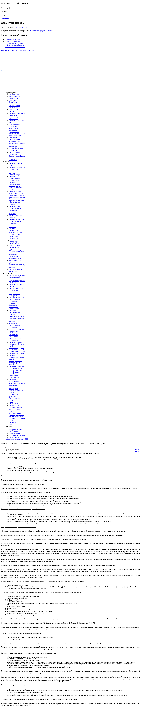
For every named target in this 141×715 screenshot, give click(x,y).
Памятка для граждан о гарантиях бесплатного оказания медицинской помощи (17, 319)
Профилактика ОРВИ (16, 353)
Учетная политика (15, 158)
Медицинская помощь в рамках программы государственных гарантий (17, 201)
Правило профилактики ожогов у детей (17, 357)
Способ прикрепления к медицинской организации (17, 277)
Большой (49, 31)
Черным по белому (12, 39)
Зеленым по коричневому (15, 47)
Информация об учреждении (14, 97)
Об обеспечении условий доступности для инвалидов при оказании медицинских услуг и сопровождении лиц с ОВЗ (17, 418)
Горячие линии (14, 433)
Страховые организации (13, 306)
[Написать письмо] (8, 55)
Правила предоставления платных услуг (14, 184)
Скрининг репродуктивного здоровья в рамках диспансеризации (15, 231)
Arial (15, 27)
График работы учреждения (14, 106)
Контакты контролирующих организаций (15, 429)
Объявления (13, 119)
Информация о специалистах (14, 242)
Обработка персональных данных (17, 103)
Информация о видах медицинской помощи (17, 196)
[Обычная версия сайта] (13, 55)
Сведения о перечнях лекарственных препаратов (16, 299)
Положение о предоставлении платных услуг (15, 178)
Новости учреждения (16, 117)
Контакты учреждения (17, 435)
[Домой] (3, 55)
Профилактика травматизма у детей (16, 347)
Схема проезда (14, 437)
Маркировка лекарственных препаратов (14, 325)
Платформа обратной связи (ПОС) (16, 149)
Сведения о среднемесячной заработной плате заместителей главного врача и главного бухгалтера (17, 142)
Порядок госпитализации (15, 174)
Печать (137, 449)
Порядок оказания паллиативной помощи (17, 343)
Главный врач (14, 94)
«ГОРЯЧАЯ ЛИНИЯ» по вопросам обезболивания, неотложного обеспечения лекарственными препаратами (17, 334)
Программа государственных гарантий (15, 312)
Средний (42, 31)
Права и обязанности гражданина (16, 285)
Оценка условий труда (17, 156)
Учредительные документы (14, 153)
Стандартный (34, 31)
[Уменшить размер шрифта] (19, 55)
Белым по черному (12, 41)
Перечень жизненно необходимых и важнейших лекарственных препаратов (16, 292)
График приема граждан (14, 110)
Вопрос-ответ (14, 309)
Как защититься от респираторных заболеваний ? (15, 362)
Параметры (5, 18)
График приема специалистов (14, 246)
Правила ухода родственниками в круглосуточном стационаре (15, 408)
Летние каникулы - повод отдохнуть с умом (16, 400)
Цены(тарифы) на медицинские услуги (16, 192)
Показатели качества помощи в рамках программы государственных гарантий (16, 223)
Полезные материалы (16, 366)
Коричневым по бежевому (15, 45)
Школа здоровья (14, 404)
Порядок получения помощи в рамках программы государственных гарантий (16, 210)
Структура (13, 100)
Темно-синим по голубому (15, 43)
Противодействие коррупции (15, 270)
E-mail (137, 451)
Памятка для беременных (17, 369)
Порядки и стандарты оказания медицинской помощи (17, 266)
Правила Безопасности (18, 373)
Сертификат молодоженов (14, 376)
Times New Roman (23, 27)
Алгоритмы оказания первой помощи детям (17, 350)
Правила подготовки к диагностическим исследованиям (17, 169)
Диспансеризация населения (15, 216)
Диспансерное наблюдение (14, 237)
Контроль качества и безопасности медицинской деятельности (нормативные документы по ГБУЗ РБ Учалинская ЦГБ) (17, 129)
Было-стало (13, 160)
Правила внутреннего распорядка (17, 114)
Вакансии (12, 249)
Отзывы (12, 303)
